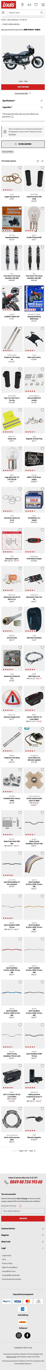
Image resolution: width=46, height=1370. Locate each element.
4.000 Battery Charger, (34, 559)
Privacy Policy (7, 1263)
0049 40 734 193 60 (26, 1182)
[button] (41, 13)
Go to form (12, 134)
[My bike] (29, 5)
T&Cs (4, 1259)
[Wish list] (36, 5)
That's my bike (23, 87)
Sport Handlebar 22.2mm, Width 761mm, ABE (34, 884)
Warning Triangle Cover (12, 717)
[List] (42, 161)
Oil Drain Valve (12, 638)
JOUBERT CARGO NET (12, 317)
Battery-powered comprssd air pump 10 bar (34, 1097)
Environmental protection (11, 1279)
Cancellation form (8, 1271)
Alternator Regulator (34, 1137)
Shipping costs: (11, 1357)
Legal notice (6, 1256)
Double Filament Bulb (34, 237)
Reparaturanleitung (11, 237)
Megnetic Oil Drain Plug (34, 439)
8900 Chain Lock (34, 676)
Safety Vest (12, 439)
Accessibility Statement (11, 1275)
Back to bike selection (11, 24)
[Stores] (22, 5)
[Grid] (38, 160)
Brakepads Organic (12, 559)
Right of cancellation (10, 1267)
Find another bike (21, 93)
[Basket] (43, 5)
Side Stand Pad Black (34, 638)
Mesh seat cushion (34, 357)
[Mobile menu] (3, 12)
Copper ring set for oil (12, 197)
